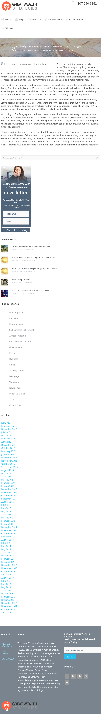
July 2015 (5, 505)
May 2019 (6, 435)
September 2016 (9, 467)
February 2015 (8, 520)
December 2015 (9, 489)
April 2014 (6, 552)
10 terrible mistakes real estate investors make (31, 246)
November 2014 (9, 530)
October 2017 (8, 448)
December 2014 (9, 527)
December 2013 (9, 565)
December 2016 (9, 457)
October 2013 (8, 571)
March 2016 (7, 479)
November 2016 (9, 460)
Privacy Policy (5, 652)
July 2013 (5, 580)
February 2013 (8, 596)
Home (23, 50)
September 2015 (9, 498)
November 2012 (9, 606)
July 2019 (5, 432)
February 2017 (8, 451)
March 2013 (7, 593)
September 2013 (9, 574)
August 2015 (7, 501)
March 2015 (7, 517)
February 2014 (8, 558)
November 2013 (9, 568)
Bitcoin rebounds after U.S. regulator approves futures (34, 257)
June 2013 (6, 584)
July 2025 (5, 422)
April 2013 (6, 590)
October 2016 (8, 463)
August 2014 (7, 539)
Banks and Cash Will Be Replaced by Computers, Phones (35, 268)
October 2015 (8, 495)
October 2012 (8, 609)
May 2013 (6, 587)
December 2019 (9, 429)
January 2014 (7, 562)
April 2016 (6, 476)
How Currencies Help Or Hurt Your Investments (31, 290)
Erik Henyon (26, 249)
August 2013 (7, 577)
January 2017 (7, 454)
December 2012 (9, 603)
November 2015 (9, 492)
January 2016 (7, 486)
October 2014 (8, 533)
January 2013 (7, 599)
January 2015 (7, 524)
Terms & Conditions (7, 645)
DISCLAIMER (8, 658)
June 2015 (6, 508)
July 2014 (5, 543)
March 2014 (7, 555)
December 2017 (9, 444)
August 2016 (7, 470)
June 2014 (6, 546)
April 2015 (6, 514)
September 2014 (9, 536)
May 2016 (6, 473)
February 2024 (8, 426)
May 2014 (6, 549)
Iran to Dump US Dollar (21, 279)
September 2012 (9, 612)
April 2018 (6, 441)
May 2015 (6, 511)
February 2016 (8, 482)
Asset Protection (33, 50)
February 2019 (8, 438)
